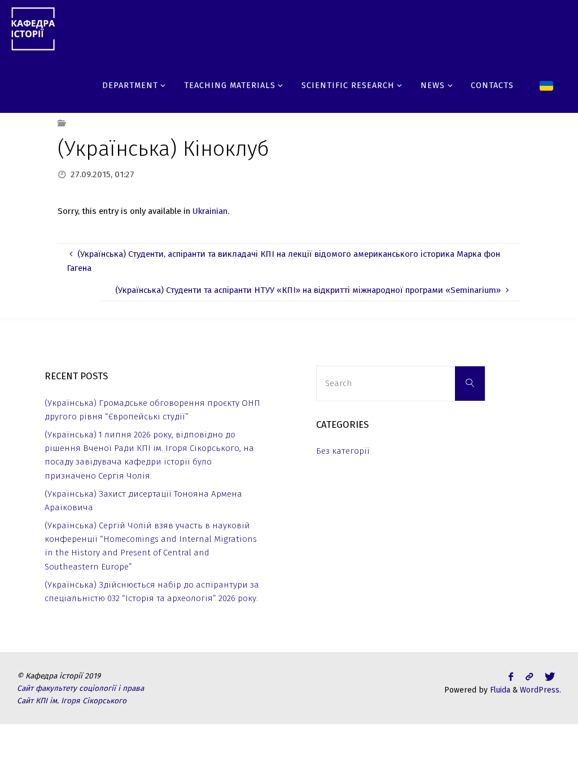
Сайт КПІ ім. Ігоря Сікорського (71, 701)
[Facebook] (520, 28)
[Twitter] (537, 28)
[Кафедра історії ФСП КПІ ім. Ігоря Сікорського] (33, 28)
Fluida (499, 690)
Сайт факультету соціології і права (80, 688)
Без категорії (343, 451)
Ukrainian (209, 211)
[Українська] (546, 84)
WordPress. (540, 690)
